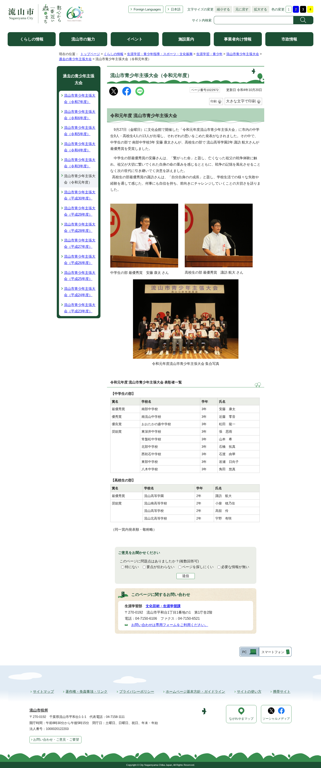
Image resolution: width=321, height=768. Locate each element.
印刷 (214, 101)
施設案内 (186, 39)
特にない (132, 567)
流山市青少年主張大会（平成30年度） (79, 195)
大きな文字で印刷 (241, 101)
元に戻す (241, 9)
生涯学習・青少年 (209, 54)
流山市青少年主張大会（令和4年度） (79, 147)
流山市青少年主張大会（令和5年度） (79, 131)
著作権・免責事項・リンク (86, 691)
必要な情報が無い (235, 567)
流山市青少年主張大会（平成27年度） (79, 243)
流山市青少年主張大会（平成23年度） (79, 308)
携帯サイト (281, 691)
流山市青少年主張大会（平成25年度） (79, 276)
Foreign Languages (147, 9)
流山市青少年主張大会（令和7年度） (79, 99)
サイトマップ (43, 691)
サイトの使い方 (249, 691)
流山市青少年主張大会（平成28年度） (79, 227)
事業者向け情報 (238, 39)
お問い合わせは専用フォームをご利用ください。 (169, 625)
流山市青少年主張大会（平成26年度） (79, 260)
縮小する (222, 9)
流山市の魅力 (83, 39)
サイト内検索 (202, 20)
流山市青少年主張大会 (242, 54)
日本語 (176, 9)
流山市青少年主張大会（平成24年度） (79, 292)
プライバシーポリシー (136, 691)
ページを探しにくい (198, 567)
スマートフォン (272, 652)
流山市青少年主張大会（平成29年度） (79, 211)
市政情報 (289, 39)
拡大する (259, 9)
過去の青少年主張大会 (75, 59)
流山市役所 (38, 710)
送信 (185, 576)
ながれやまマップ (241, 718)
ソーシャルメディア (276, 718)
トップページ (90, 54)
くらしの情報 (31, 39)
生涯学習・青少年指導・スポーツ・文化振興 (160, 54)
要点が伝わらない (160, 567)
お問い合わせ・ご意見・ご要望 (56, 739)
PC (244, 652)
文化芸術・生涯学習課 (163, 606)
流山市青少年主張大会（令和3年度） (79, 163)
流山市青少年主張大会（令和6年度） (79, 115)
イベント (135, 39)
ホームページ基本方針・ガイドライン (195, 691)
